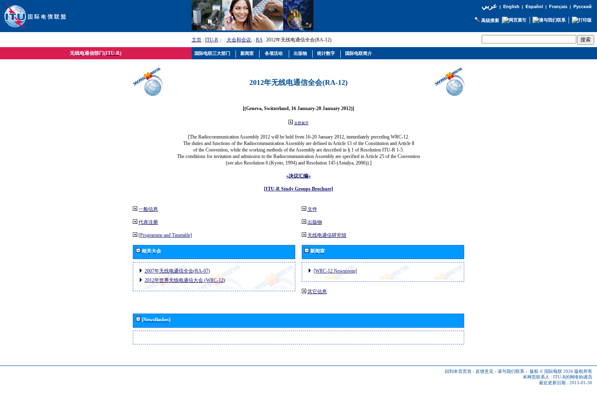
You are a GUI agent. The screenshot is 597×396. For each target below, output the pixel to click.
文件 (312, 209)
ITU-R (211, 40)
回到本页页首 (458, 371)
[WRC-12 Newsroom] (335, 271)
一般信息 (148, 209)
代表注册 (148, 222)
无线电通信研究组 (326, 235)
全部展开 (301, 123)
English (511, 6)
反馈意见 (484, 371)
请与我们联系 (511, 371)
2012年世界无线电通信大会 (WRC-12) (185, 280)
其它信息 (317, 291)
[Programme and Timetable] (165, 235)
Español (534, 6)
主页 (196, 40)
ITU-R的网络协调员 (572, 377)
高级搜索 (490, 20)
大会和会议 (239, 40)
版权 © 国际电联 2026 (551, 371)
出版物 (314, 222)
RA (259, 40)
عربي (489, 6)
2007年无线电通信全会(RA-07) (177, 271)
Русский (582, 6)
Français (558, 6)
